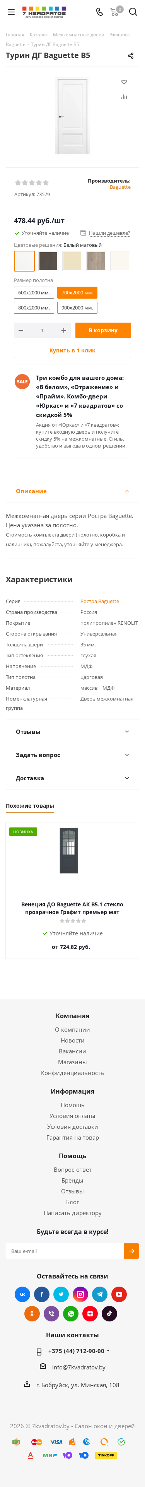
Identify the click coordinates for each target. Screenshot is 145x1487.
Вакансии (72, 1051)
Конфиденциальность (72, 1073)
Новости (73, 1040)
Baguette (120, 186)
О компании (72, 1029)
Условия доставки (72, 1126)
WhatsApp (70, 1313)
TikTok (109, 1313)
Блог (72, 1202)
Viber (51, 1313)
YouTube (119, 1294)
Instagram (80, 1294)
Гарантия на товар (72, 1137)
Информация (72, 1091)
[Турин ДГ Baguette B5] (72, 115)
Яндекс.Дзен (90, 1313)
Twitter (61, 1294)
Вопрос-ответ (73, 1169)
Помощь (73, 1105)
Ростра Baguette (99, 601)
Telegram (99, 1294)
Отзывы (72, 1191)
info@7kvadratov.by (79, 1367)
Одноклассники (32, 1313)
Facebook (41, 1294)
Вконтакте (22, 1294)
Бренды (72, 1180)
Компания (72, 1016)
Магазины (72, 1062)
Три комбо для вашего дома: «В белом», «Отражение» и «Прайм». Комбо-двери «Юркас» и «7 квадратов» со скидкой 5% (80, 396)
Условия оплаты (72, 1116)
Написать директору (73, 1213)
